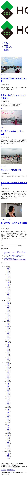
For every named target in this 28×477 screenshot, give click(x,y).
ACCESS (6, 49)
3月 (8, 276)
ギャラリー (9, 219)
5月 (8, 272)
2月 (8, 277)
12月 (8, 282)
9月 (8, 287)
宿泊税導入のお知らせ (10, 258)
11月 (8, 284)
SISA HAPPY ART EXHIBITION (13, 255)
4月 (8, 274)
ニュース (3, 75)
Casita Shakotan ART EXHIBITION (13, 257)
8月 (8, 268)
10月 (8, 285)
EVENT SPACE (8, 47)
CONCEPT (7, 43)
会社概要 (3, 470)
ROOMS (6, 45)
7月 (8, 269)
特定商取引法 (11, 470)
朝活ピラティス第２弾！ (11, 170)
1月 (8, 279)
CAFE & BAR (7, 46)
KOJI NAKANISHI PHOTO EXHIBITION (15, 260)
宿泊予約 (6, 50)
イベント (3, 127)
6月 (8, 271)
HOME (5, 42)
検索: (2, 245)
